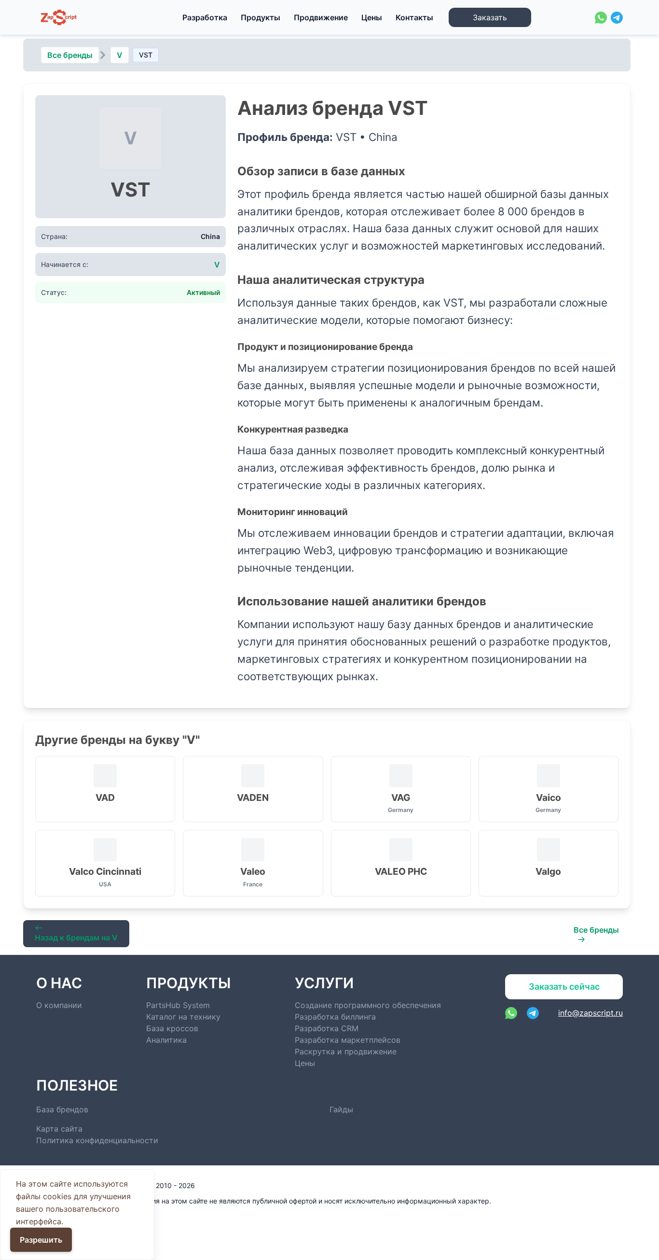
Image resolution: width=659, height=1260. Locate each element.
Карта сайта (59, 1129)
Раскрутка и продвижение (346, 1051)
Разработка (204, 17)
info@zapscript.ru (590, 1013)
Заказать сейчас (564, 986)
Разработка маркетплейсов (347, 1040)
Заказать (490, 17)
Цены (371, 17)
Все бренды (70, 55)
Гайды (341, 1109)
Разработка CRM (326, 1028)
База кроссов (172, 1028)
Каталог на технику (183, 1017)
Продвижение (321, 17)
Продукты (260, 17)
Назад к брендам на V (76, 937)
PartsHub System (178, 1005)
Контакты (414, 17)
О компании (59, 1005)
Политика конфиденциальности (97, 1140)
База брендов (62, 1109)
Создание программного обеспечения (368, 1005)
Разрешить (41, 1240)
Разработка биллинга (335, 1017)
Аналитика (166, 1040)
